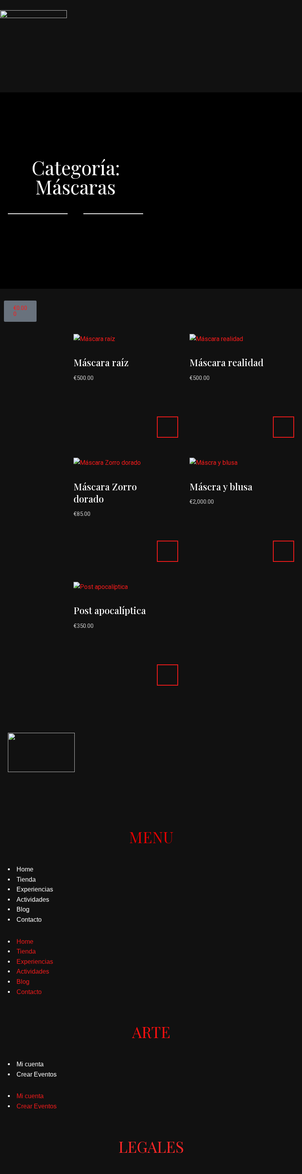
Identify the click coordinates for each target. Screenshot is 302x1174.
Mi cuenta (30, 1064)
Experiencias (35, 889)
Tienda (26, 879)
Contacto (29, 919)
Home (25, 869)
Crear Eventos (37, 1074)
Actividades (33, 899)
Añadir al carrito (167, 427)
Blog (23, 909)
